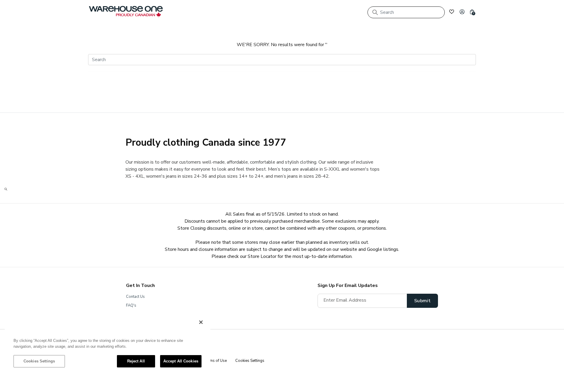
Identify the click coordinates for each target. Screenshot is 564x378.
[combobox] (406, 12)
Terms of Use (215, 360)
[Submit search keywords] (375, 12)
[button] (462, 11)
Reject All (136, 361)
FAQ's (131, 305)
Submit (422, 301)
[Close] (200, 322)
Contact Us (135, 296)
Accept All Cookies (180, 361)
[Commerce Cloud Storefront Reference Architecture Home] (126, 12)
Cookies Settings (39, 361)
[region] (107, 344)
